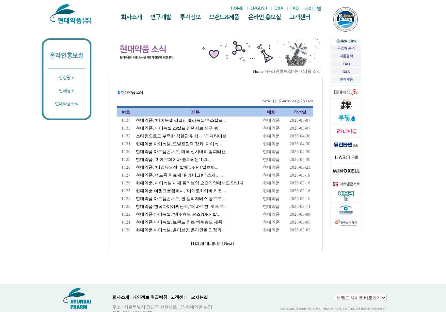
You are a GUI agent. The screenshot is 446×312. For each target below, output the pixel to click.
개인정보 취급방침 (150, 297)
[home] (239, 8)
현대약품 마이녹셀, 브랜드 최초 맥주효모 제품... (180, 222)
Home (258, 71)
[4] (205, 243)
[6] (215, 243)
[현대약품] (71, 14)
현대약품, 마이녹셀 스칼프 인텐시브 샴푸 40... (178, 128)
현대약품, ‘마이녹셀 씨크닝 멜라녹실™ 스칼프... (181, 120)
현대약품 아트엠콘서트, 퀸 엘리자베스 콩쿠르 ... (180, 198)
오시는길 (199, 297)
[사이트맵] (312, 9)
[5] (210, 243)
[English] (258, 8)
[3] (200, 243)
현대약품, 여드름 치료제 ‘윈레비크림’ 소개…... (179, 175)
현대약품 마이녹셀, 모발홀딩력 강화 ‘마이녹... (178, 143)
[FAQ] (294, 8)
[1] (193, 243)
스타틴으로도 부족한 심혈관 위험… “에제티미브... (183, 135)
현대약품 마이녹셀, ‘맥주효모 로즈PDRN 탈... (178, 214)
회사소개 (120, 297)
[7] (220, 243)
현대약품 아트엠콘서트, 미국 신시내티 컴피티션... (182, 151)
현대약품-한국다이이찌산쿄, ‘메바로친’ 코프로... (181, 206)
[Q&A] (278, 8)
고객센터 (179, 297)
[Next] (228, 243)
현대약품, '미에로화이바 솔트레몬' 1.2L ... (174, 159)
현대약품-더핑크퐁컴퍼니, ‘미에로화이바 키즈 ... (181, 190)
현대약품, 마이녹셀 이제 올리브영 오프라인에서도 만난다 (190, 182)
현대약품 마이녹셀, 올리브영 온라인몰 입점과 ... (180, 229)
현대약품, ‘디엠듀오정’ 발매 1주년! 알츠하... (177, 167)
